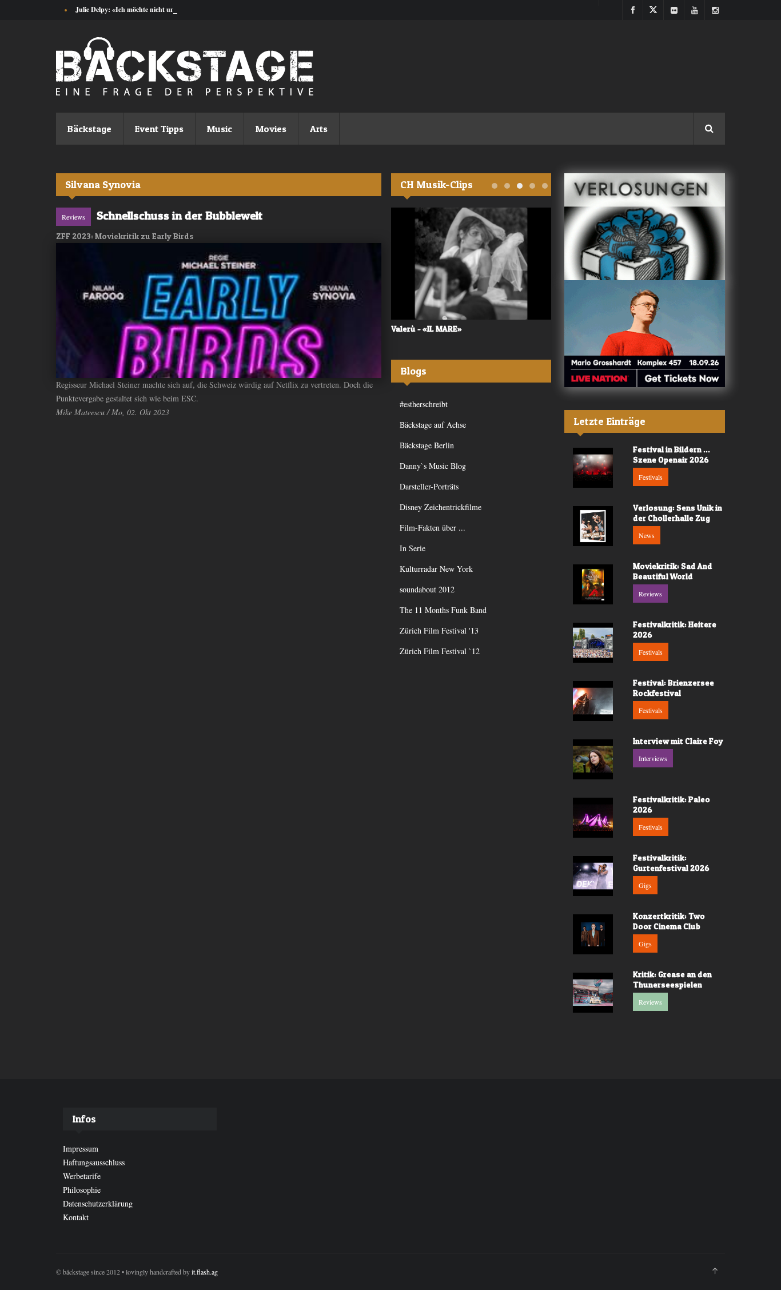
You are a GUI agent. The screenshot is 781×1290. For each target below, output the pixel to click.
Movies (271, 128)
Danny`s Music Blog (433, 465)
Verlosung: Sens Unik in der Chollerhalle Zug (677, 513)
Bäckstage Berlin (427, 445)
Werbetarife (82, 1175)
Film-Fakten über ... (432, 527)
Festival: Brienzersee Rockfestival (673, 688)
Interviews (653, 758)
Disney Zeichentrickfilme (440, 506)
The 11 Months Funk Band (443, 609)
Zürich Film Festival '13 (439, 630)
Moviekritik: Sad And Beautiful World (672, 571)
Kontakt (76, 1217)
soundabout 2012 (427, 589)
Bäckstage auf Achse (433, 424)
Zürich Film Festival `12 (440, 651)
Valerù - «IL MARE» (426, 328)
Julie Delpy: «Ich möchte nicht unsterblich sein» (145, 9)
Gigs (645, 885)
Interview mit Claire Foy (678, 741)
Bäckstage (89, 128)
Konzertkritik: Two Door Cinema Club (669, 921)
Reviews (73, 216)
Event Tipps (159, 128)
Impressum (80, 1148)
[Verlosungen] (644, 226)
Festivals (651, 476)
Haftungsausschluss (94, 1162)
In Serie (412, 548)
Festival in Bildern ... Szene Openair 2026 (671, 454)
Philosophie (82, 1189)
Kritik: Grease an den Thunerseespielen (672, 979)
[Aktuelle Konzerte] (644, 333)
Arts (319, 128)
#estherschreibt (424, 404)
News (647, 535)
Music (219, 128)
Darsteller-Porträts (429, 486)
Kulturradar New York (436, 568)
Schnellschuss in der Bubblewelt (179, 215)
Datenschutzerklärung (98, 1203)
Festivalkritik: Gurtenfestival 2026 (671, 863)
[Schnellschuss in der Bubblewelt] (218, 310)
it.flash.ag (205, 1271)
